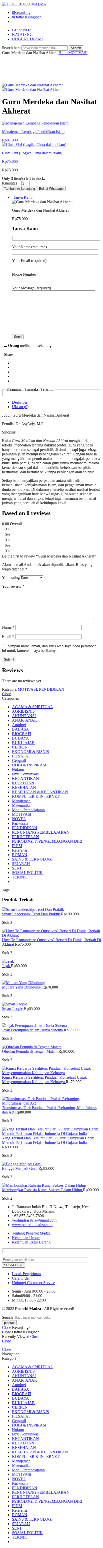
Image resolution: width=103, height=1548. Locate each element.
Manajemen (21, 801)
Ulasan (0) (20, 407)
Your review (13, 586)
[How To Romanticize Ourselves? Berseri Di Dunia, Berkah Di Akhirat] (51, 933)
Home (63, 53)
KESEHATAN (24, 787)
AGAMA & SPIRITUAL (32, 707)
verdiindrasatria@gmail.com (34, 1220)
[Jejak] (51, 961)
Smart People (13, 1008)
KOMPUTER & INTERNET (36, 796)
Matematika (21, 805)
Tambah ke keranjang (19, 188)
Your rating (11, 577)
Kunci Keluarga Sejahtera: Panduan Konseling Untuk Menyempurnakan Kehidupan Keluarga (44, 1079)
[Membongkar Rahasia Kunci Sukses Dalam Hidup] (51, 1185)
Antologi (19, 725)
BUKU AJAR (23, 743)
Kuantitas (10, 183)
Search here (12, 48)
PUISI (17, 846)
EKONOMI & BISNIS (30, 751)
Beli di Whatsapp (51, 188)
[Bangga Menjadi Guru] (51, 1164)
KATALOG (21, 34)
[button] (51, 188)
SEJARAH (21, 864)
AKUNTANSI (24, 716)
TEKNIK (19, 877)
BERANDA (22, 30)
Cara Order (21, 1278)
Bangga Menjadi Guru (20, 1168)
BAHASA (20, 729)
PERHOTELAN (25, 837)
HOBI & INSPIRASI (29, 765)
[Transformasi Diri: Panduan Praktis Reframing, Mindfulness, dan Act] (51, 1101)
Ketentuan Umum (26, 1238)
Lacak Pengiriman (26, 1274)
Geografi (19, 760)
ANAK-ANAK (24, 720)
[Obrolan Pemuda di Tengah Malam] (51, 1047)
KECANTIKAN (25, 778)
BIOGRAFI (21, 734)
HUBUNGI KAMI (27, 39)
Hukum (18, 769)
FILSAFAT (21, 756)
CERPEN (20, 747)
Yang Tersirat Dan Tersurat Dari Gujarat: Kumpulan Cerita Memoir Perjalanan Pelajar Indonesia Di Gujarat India (48, 1140)
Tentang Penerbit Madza (31, 1233)
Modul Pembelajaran (28, 810)
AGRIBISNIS (23, 711)
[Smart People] (51, 1004)
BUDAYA (20, 738)
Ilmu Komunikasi (26, 774)
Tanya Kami (22, 197)
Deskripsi (19, 402)
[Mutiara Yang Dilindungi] (51, 983)
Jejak (6, 966)
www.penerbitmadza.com (32, 1225)
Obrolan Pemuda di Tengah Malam (30, 1051)
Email (8, 636)
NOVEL (19, 819)
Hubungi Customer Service (33, 1283)
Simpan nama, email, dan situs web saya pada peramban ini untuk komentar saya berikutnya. (49, 648)
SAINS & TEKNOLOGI (32, 859)
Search (76, 48)
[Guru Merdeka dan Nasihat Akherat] (32, 85)
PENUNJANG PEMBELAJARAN (41, 832)
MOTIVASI (78, 53)
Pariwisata (20, 823)
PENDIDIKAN (51, 689)
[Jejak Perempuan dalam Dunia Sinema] (51, 1025)
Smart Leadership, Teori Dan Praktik (31, 914)
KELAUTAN (23, 783)
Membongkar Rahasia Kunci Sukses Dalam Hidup (42, 1190)
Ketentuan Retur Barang (31, 1242)
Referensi (19, 850)
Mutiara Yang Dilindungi (22, 987)
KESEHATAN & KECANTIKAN (40, 792)
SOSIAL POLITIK (27, 872)
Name (8, 627)
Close (6, 694)
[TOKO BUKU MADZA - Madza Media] (24, 4)
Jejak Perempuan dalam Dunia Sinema (33, 1030)
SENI (16, 868)
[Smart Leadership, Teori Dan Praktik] (51, 909)
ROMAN (19, 855)
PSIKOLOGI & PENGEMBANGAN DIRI (47, 841)
